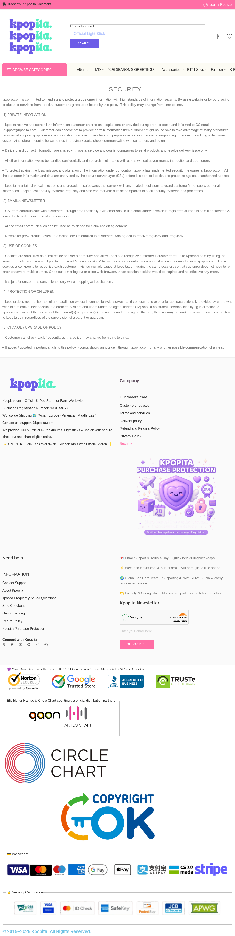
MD (98, 69)
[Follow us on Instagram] (37, 644)
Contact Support (14, 583)
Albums (82, 69)
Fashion (217, 69)
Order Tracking (13, 613)
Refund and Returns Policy (140, 428)
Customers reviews (134, 405)
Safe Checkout (13, 605)
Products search (82, 26)
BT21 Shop (195, 69)
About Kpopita (12, 590)
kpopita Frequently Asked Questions (29, 598)
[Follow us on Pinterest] (29, 644)
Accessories (171, 69)
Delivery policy (131, 421)
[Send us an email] (20, 644)
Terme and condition (135, 413)
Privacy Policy (130, 436)
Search (84, 43)
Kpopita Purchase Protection (23, 628)
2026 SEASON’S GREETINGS (131, 69)
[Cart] (219, 36)
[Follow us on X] (4, 644)
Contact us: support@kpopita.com (27, 423)
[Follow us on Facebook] (12, 644)
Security (126, 443)
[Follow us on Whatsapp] (46, 645)
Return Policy (12, 621)
